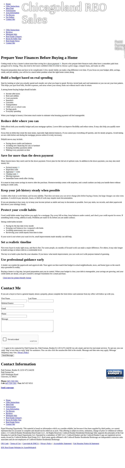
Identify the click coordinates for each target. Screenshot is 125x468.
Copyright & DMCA (30, 443)
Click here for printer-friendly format (17, 278)
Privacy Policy (23, 352)
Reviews (9, 413)
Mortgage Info (11, 415)
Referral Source (7, 303)
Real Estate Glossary (14, 418)
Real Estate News (13, 422)
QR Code (4, 443)
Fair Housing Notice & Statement (86, 443)
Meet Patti (10, 404)
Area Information (12, 409)
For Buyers (10, 411)
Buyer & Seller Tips (13, 420)
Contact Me (10, 424)
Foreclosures (11, 407)
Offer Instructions (12, 6)
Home (8, 4)
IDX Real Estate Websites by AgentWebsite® (18, 447)
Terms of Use (15, 443)
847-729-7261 (12, 381)
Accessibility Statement (62, 443)
